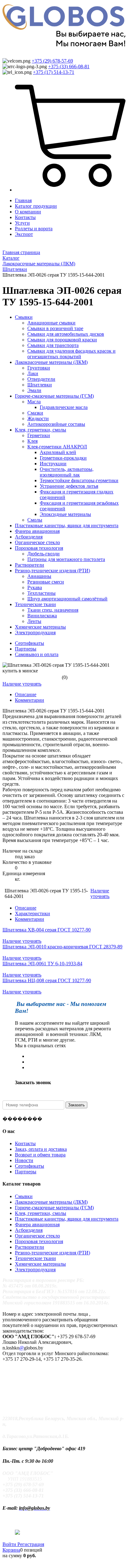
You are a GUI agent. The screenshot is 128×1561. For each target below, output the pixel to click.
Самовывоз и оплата (36, 654)
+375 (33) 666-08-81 (68, 66)
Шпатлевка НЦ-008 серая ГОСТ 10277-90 (46, 980)
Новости (24, 1160)
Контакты (25, 217)
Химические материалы (40, 1264)
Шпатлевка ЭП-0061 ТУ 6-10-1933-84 (42, 963)
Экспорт (24, 234)
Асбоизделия (29, 1230)
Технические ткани (35, 1258)
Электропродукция (35, 1269)
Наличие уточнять (21, 683)
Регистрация (30, 1544)
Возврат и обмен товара (40, 1154)
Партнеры (25, 648)
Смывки (24, 1196)
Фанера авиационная (37, 1224)
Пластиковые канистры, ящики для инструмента (66, 1219)
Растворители (29, 1247)
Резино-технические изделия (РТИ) (52, 1252)
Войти (9, 1544)
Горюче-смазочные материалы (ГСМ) (54, 1207)
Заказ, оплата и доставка (41, 1149)
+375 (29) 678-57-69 (52, 61)
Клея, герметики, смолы (40, 1213)
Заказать (76, 1105)
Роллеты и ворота (34, 228)
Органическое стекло (37, 1235)
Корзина (11, 1550)
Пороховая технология (39, 1241)
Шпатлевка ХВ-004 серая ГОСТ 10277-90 (46, 929)
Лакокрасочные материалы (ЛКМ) (51, 1202)
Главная (23, 200)
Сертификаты (29, 643)
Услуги (22, 223)
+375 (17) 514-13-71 (53, 72)
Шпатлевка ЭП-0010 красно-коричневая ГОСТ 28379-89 (62, 946)
